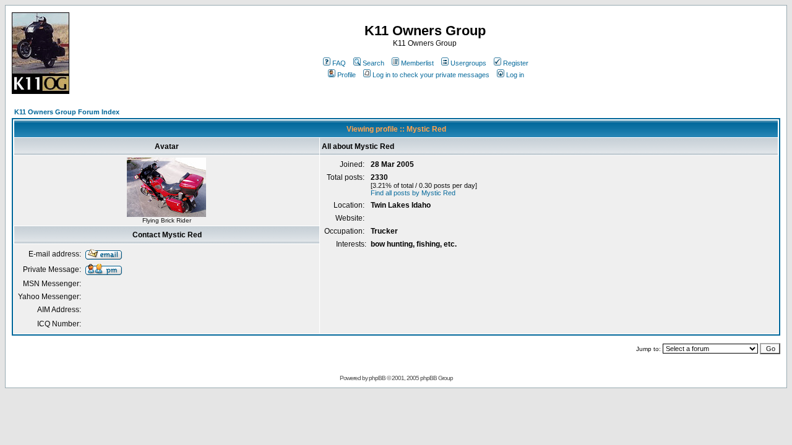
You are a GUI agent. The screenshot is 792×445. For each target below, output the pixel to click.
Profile (346, 74)
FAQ (339, 63)
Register (515, 63)
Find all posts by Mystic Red (413, 193)
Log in (515, 74)
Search (373, 63)
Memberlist (417, 63)
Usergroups (468, 63)
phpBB (377, 378)
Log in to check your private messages (430, 74)
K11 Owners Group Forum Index (66, 112)
